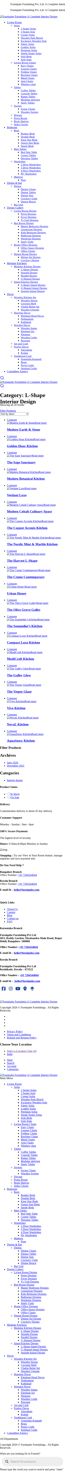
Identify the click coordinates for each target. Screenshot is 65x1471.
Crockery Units (29, 198)
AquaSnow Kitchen (21, 740)
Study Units (27, 241)
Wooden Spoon (29, 300)
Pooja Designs (28, 214)
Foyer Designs (28, 217)
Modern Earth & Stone (23, 429)
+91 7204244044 (27, 875)
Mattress (18, 177)
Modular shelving (30, 99)
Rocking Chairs (29, 75)
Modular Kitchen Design (27, 266)
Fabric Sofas (27, 44)
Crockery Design (30, 260)
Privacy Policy (15, 1031)
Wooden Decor (22, 325)
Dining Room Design (25, 254)
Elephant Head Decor (32, 316)
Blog (9, 915)
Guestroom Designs (31, 229)
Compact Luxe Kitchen (23, 642)
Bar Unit (18, 204)
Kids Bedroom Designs (33, 232)
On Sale (14, 797)
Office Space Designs (32, 248)
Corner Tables (28, 155)
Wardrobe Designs (31, 238)
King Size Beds (29, 139)
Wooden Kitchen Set (25, 297)
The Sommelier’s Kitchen (24, 626)
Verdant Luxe (17, 495)
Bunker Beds (28, 133)
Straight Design (29, 272)
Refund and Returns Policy (22, 1037)
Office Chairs (28, 251)
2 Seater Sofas (28, 28)
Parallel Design (29, 275)
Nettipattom (27, 319)
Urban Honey (17, 593)
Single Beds (27, 146)
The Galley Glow (19, 675)
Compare (12, 419)
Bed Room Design (24, 223)
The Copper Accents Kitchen (27, 528)
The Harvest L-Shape (22, 560)
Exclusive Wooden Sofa (34, 41)
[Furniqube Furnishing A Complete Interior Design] (28, 16)
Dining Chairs (28, 189)
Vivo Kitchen (16, 708)
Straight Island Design (33, 291)
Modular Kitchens (17, 263)
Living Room (14, 22)
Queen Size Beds (30, 143)
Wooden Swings (29, 112)
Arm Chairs (27, 81)
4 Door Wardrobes (31, 170)
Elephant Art (27, 331)
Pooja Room (20, 118)
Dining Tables (28, 192)
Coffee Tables (28, 90)
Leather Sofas (28, 47)
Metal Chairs (27, 78)
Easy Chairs (27, 65)
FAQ (9, 921)
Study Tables (28, 102)
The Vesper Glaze (19, 691)
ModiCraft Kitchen (20, 659)
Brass (24, 362)
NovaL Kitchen (18, 724)
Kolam (24, 353)
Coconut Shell (28, 303)
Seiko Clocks (21, 124)
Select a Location (21, 1051)
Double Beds (28, 136)
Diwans (18, 115)
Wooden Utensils (30, 309)
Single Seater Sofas (31, 53)
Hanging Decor (22, 312)
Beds (16, 130)
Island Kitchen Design (26, 282)
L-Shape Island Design (33, 285)
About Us (12, 909)
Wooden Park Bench (32, 38)
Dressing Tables (29, 158)
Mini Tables (20, 149)
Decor (10, 294)
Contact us (13, 918)
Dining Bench (28, 201)
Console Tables (29, 93)
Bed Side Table (29, 152)
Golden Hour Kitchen (22, 446)
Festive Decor (21, 346)
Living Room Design (25, 211)
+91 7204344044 (27, 883)
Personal (25, 340)
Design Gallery (15, 207)
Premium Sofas (29, 50)
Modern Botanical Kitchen (26, 478)
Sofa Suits (26, 59)
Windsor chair (28, 84)
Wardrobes (19, 161)
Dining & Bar (14, 183)
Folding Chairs (29, 72)
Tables (17, 87)
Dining (17, 186)
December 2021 (15, 765)
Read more (41, 422)
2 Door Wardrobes (31, 164)
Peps (23, 180)
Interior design (15, 780)
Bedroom (12, 127)
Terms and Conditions (19, 1034)
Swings (18, 105)
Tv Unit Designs (29, 220)
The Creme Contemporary (26, 577)
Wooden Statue (29, 328)
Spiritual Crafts (29, 368)
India (9, 1054)
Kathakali (26, 322)
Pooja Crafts (27, 365)
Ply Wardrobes (29, 173)
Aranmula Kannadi (31, 359)
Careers (11, 912)
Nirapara (25, 334)
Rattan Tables (28, 96)
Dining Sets (27, 195)
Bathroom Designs (31, 235)
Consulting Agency (17, 371)
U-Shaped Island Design (34, 288)
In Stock (15, 794)
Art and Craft (21, 343)
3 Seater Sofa (28, 31)
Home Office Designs (25, 244)
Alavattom (26, 349)
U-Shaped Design (30, 278)
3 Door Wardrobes (31, 167)
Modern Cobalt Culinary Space (29, 511)
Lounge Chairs (29, 68)
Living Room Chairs (25, 62)
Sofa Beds (26, 56)
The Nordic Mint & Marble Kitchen (32, 544)
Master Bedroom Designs (34, 226)
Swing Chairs (28, 109)
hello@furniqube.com (26, 889)
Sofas (17, 25)
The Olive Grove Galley (24, 610)
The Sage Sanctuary (21, 462)
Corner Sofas (28, 34)
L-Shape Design (29, 269)
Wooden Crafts (29, 337)
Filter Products (8, 410)
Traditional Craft (23, 356)
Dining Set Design (31, 257)
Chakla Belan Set (30, 306)
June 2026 (12, 762)
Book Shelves (21, 121)
